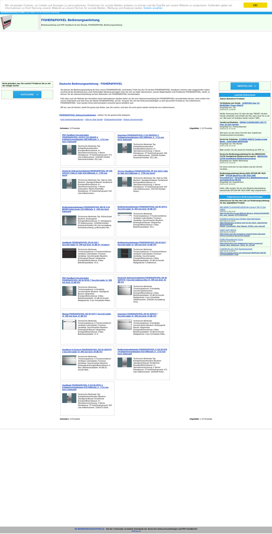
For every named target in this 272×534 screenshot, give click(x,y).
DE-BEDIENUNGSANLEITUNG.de (89, 529)
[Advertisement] (136, 58)
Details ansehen (153, 8)
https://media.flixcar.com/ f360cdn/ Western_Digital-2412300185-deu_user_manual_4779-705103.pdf (244, 214)
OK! (255, 5)
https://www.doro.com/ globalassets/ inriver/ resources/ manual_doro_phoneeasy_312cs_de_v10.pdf (241, 244)
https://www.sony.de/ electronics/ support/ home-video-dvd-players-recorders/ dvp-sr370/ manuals (242, 234)
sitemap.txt (136, 531)
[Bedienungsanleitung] (6, 29)
